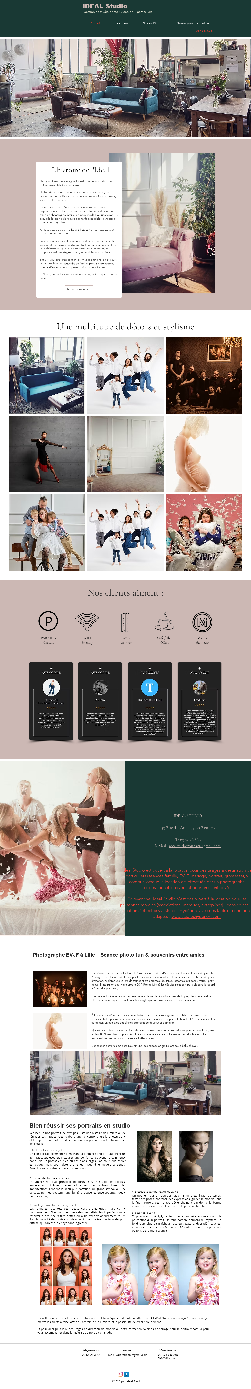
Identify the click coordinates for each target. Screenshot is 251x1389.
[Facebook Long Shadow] (126, 1374)
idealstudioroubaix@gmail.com (195, 845)
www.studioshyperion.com (196, 916)
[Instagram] (120, 1374)
